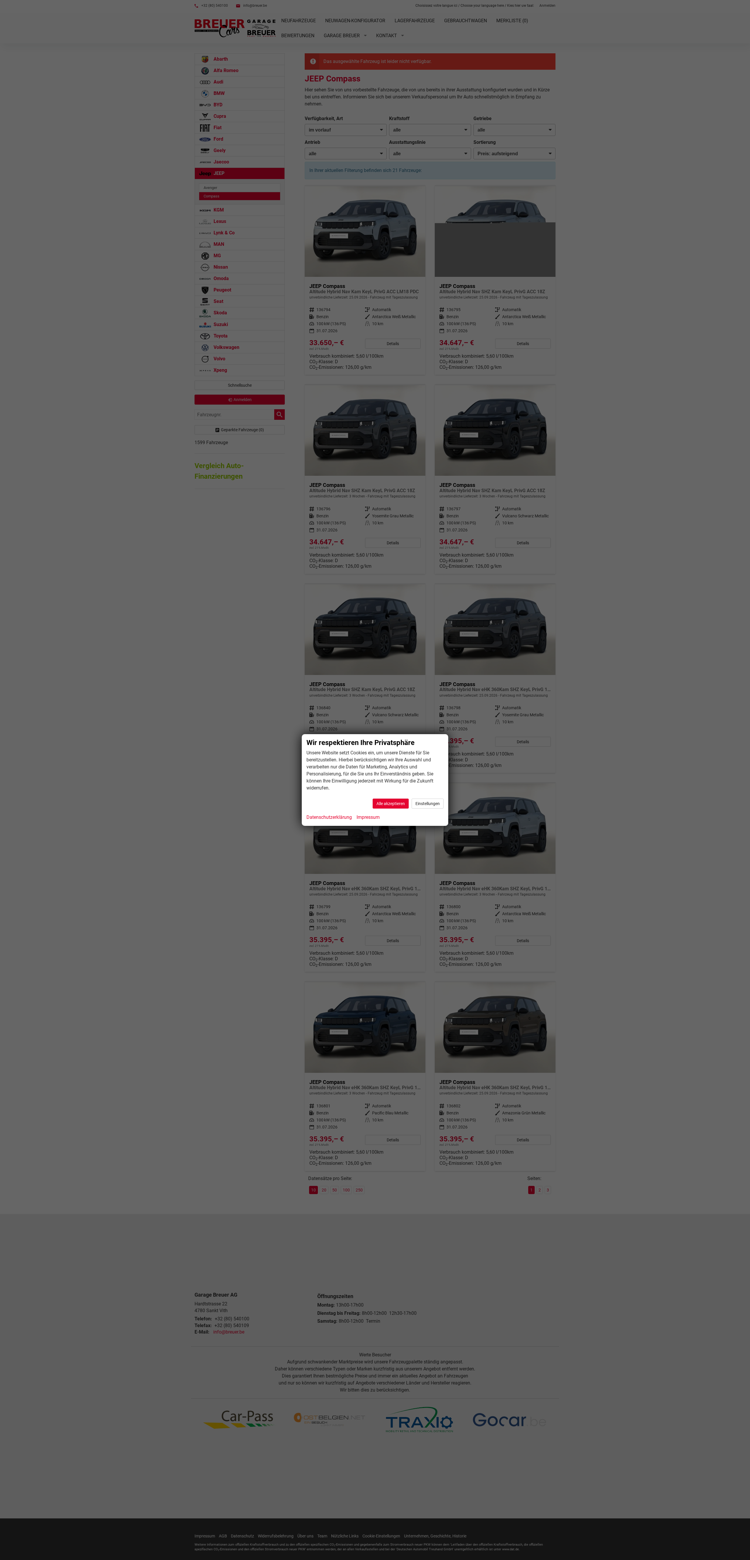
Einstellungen (427, 803)
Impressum (368, 817)
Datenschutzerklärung (329, 817)
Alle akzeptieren (390, 803)
